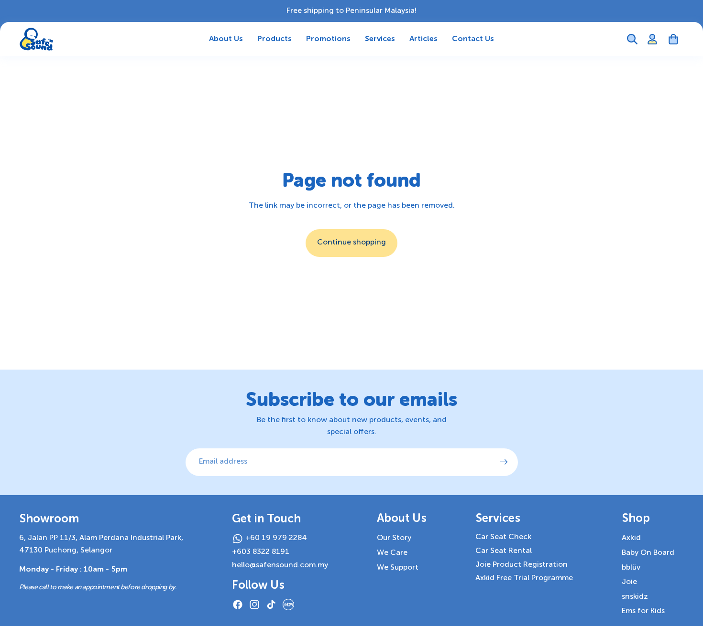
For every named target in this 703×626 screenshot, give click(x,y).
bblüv (631, 568)
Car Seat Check (503, 537)
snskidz (635, 597)
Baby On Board (648, 553)
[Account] (652, 39)
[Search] (632, 39)
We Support (397, 568)
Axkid (631, 538)
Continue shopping (351, 242)
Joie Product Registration (521, 565)
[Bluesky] (288, 604)
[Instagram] (254, 604)
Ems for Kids (643, 611)
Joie (629, 582)
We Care (392, 553)
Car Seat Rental (503, 551)
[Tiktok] (271, 604)
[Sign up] (504, 462)
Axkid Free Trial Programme (524, 578)
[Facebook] (237, 604)
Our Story (394, 538)
